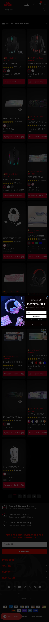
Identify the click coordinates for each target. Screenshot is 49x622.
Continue (36, 317)
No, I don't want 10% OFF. (36, 319)
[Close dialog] (47, 297)
